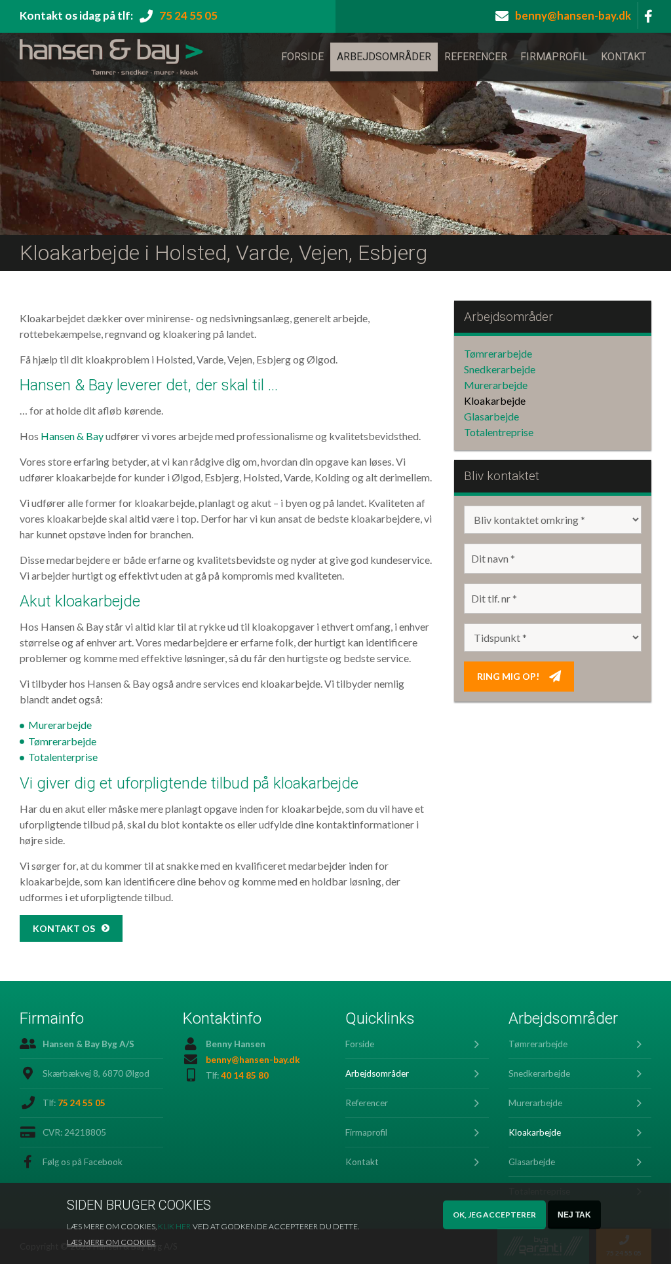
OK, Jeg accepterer (494, 1214)
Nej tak (574, 1214)
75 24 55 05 (188, 15)
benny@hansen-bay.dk (253, 1059)
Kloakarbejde (495, 400)
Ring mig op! (508, 675)
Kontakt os (64, 928)
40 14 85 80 (245, 1075)
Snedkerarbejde (499, 369)
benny (573, 15)
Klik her (174, 1226)
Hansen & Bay (72, 436)
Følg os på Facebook (83, 1162)
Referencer (475, 56)
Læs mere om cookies (111, 1242)
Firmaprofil (554, 56)
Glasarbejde (491, 416)
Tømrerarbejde (62, 741)
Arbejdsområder (384, 56)
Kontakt (623, 56)
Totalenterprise (63, 757)
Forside (302, 56)
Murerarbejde (60, 724)
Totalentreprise (498, 432)
